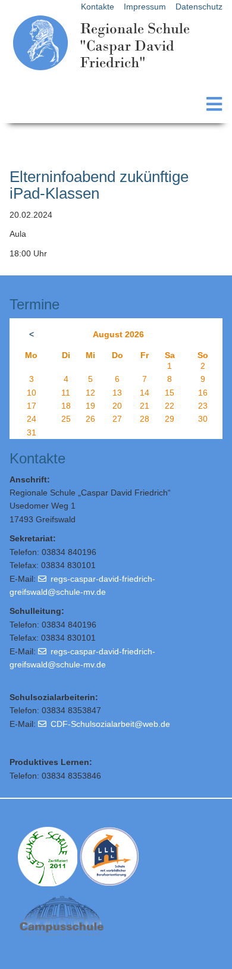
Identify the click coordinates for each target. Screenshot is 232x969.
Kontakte (97, 6)
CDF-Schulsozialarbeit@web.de (110, 724)
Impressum (145, 6)
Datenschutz (198, 6)
